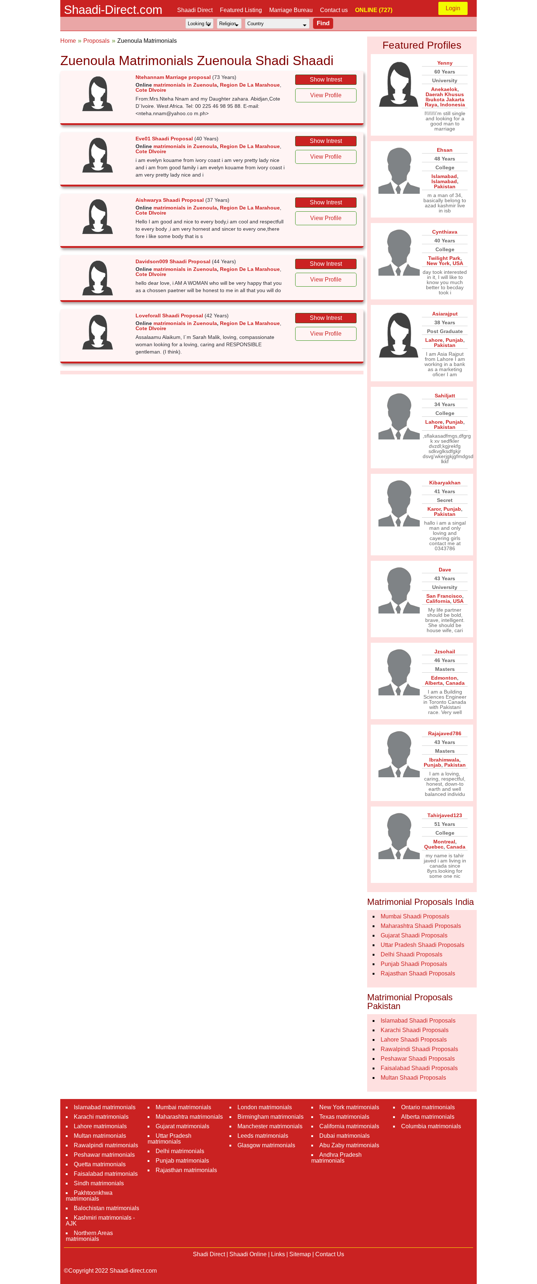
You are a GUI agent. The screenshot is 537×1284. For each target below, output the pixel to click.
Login (453, 8)
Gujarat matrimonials (182, 1126)
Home (68, 41)
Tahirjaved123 (444, 815)
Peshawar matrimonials (104, 1155)
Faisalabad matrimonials (106, 1174)
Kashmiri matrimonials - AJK (100, 1221)
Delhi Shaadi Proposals (411, 954)
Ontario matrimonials (428, 1107)
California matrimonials (349, 1126)
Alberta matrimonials (427, 1117)
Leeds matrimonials (262, 1136)
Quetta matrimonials (100, 1164)
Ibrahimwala (444, 760)
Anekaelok (444, 89)
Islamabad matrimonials (105, 1107)
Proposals (96, 41)
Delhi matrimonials (180, 1151)
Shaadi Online (248, 1254)
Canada (455, 683)
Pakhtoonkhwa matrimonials (89, 1196)
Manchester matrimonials (269, 1126)
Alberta (434, 683)
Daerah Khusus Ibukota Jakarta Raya (444, 99)
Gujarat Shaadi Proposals (414, 935)
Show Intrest (326, 79)
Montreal (444, 842)
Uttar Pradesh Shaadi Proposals (422, 945)
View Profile (326, 95)
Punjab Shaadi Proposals (414, 964)
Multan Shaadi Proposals (413, 1078)
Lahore (434, 340)
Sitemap (300, 1254)
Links (278, 1254)
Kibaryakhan (445, 483)
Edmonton (444, 678)
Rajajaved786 (444, 733)
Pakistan (445, 186)
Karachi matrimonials (101, 1117)
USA (458, 263)
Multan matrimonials (100, 1136)
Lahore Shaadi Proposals (414, 1039)
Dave (445, 570)
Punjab (454, 340)
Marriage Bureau (291, 10)
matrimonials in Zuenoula (185, 85)
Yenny (445, 63)
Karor (434, 509)
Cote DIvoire (151, 90)
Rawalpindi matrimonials (106, 1145)
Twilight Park (444, 258)
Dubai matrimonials (344, 1136)
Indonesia (452, 104)
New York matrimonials (349, 1107)
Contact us (334, 10)
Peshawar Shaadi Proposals (418, 1058)
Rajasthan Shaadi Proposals (418, 973)
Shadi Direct (209, 1254)
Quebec (433, 847)
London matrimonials (264, 1107)
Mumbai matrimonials (183, 1107)
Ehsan (445, 150)
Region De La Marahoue (250, 85)
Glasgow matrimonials (266, 1145)
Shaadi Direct (195, 10)
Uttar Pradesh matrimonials (169, 1139)
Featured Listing (241, 10)
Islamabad (444, 176)
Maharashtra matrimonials (189, 1117)
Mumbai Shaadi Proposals (415, 916)
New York (438, 263)
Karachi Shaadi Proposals (415, 1030)
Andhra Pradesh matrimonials (336, 1158)
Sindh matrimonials (99, 1183)
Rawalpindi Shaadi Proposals (419, 1049)
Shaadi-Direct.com (113, 9)
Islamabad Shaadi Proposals (418, 1020)
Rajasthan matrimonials (186, 1170)
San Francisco (444, 596)
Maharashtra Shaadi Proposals (421, 926)
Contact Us (329, 1254)
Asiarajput (445, 314)
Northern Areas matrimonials (89, 1236)
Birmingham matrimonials (270, 1117)
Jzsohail (444, 651)
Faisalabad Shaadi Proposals (419, 1068)
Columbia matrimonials (431, 1126)
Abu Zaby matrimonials (349, 1145)
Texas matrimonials (344, 1117)
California (438, 601)
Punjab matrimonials (182, 1161)
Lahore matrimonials (100, 1126)
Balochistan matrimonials (106, 1208)
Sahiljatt (445, 396)
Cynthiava (444, 232)
